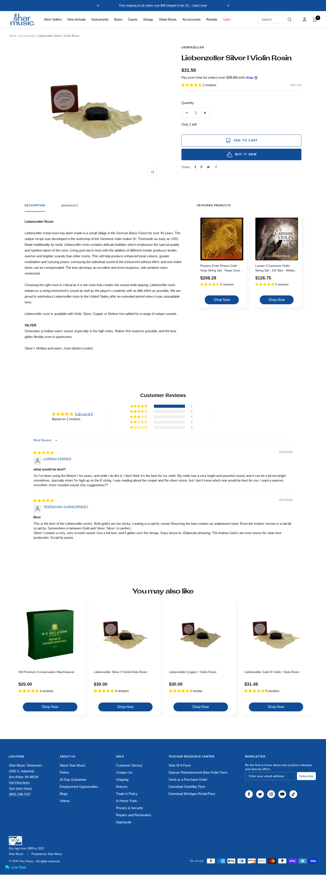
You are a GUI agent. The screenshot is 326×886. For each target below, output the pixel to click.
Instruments (100, 19)
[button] (314, 19)
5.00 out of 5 (84, 414)
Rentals (211, 19)
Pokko (64, 772)
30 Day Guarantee (73, 779)
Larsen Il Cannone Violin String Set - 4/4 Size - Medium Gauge (276, 268)
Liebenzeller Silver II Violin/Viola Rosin (120, 672)
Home (12, 35)
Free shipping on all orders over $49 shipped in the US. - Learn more (163, 5)
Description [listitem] (35, 205)
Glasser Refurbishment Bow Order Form (198, 772)
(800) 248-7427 (20, 794)
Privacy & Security (129, 808)
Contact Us (124, 772)
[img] (43, 453)
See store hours (20, 788)
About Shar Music (73, 765)
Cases (132, 19)
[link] (53, 19)
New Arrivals (76, 19)
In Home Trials (126, 801)
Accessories (192, 19)
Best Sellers (53, 19)
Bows (118, 19)
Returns (122, 786)
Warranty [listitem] (70, 205)
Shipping (122, 779)
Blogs (64, 794)
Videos (65, 801)
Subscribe (306, 776)
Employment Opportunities (79, 786)
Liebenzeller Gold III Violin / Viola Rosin (271, 672)
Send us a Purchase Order (188, 779)
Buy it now (246, 154)
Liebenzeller (192, 47)
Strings (148, 19)
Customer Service (129, 765)
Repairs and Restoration (133, 815)
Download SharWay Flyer (187, 786)
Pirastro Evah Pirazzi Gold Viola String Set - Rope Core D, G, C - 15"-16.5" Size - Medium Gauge (220, 268)
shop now (222, 300)
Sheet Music (168, 19)
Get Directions (19, 783)
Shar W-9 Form (180, 765)
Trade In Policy (126, 794)
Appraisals (123, 822)
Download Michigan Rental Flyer (192, 794)
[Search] (290, 19)
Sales (227, 19)
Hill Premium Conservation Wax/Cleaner (46, 672)
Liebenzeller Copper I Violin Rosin (192, 672)
